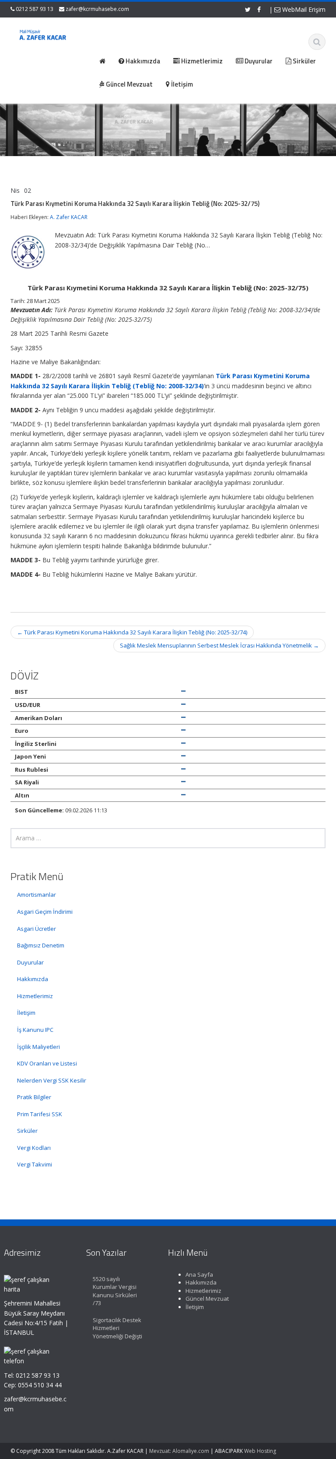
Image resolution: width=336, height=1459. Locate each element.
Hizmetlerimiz (35, 996)
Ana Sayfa (199, 1274)
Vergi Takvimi (34, 1164)
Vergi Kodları (34, 1148)
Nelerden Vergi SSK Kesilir (51, 1080)
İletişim (26, 1013)
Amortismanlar (36, 894)
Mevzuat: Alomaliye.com (179, 1451)
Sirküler (27, 1131)
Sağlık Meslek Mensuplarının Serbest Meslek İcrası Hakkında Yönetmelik (219, 645)
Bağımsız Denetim (40, 945)
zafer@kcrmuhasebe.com (97, 9)
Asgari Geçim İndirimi (45, 912)
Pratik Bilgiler (34, 1097)
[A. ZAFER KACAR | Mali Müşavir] (45, 35)
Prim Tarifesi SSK (39, 1114)
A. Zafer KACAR (69, 217)
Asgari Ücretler (36, 929)
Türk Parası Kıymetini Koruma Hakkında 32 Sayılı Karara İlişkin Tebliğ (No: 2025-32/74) (132, 632)
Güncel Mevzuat (207, 1298)
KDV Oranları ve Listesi (47, 1063)
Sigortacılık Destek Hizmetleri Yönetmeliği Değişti (117, 1328)
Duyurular (30, 962)
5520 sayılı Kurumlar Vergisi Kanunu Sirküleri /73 (115, 1291)
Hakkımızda (32, 979)
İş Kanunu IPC (35, 1030)
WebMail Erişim (303, 9)
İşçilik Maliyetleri (38, 1047)
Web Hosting (260, 1451)
